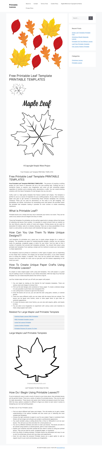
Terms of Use (44, 3)
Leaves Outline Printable (21, 325)
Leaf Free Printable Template (80, 44)
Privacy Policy (29, 8)
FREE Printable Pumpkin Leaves (24, 319)
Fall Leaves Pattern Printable (80, 46)
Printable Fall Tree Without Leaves (82, 41)
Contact (36, 3)
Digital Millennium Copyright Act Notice (71, 3)
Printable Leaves (13, 6)
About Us (28, 3)
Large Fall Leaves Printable (22, 322)
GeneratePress (61, 447)
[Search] (91, 18)
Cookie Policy (54, 3)
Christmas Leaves (77, 60)
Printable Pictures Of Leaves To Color (25, 328)
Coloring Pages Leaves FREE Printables (26, 316)
